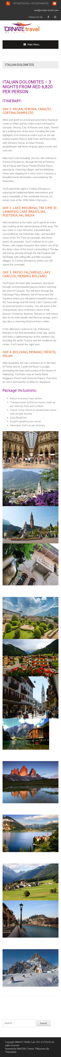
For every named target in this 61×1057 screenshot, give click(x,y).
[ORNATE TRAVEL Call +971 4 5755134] (22, 27)
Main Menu (33, 44)
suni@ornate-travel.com (46, 10)
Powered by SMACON (15, 1048)
